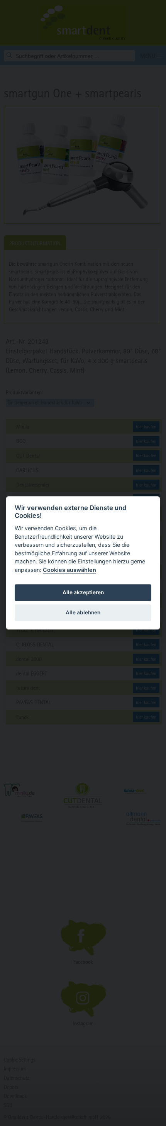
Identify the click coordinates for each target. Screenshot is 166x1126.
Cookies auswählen (69, 569)
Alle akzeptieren (83, 592)
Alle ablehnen (83, 612)
